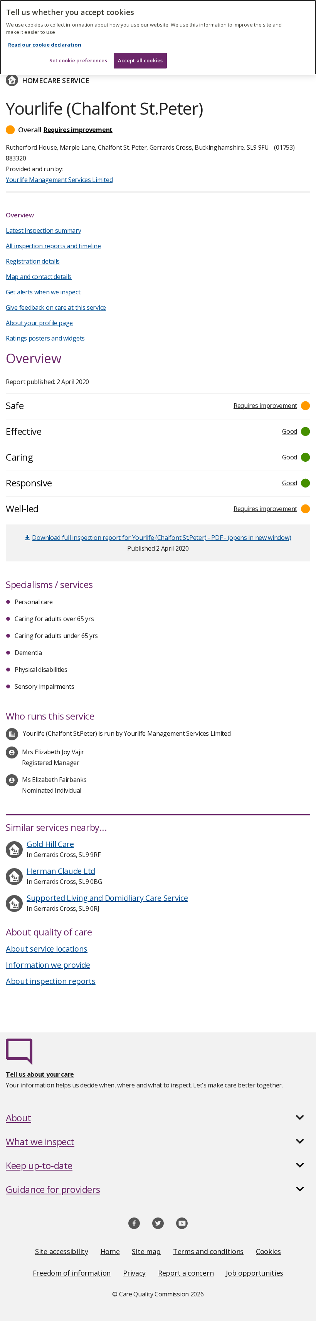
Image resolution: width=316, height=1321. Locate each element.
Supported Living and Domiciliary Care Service (107, 898)
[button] (158, 130)
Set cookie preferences (78, 60)
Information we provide (48, 965)
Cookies (268, 1251)
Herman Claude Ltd (61, 871)
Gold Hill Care (50, 844)
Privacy (134, 1273)
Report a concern (185, 1273)
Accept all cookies (140, 60)
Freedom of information (72, 1273)
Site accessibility (61, 1251)
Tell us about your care (40, 1074)
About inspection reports (51, 981)
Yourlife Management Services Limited (59, 179)
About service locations (46, 949)
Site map (146, 1251)
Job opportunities (254, 1273)
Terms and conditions (208, 1251)
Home (110, 1251)
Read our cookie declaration (44, 44)
